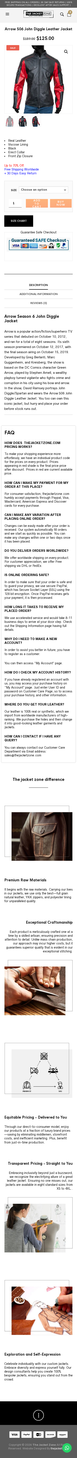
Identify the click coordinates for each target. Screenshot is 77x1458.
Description (38, 285)
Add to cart (36, 203)
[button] (7, 14)
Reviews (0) (38, 303)
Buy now (60, 203)
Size (14, 190)
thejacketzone (60, 1448)
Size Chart (19, 221)
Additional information (38, 294)
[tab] (38, 285)
